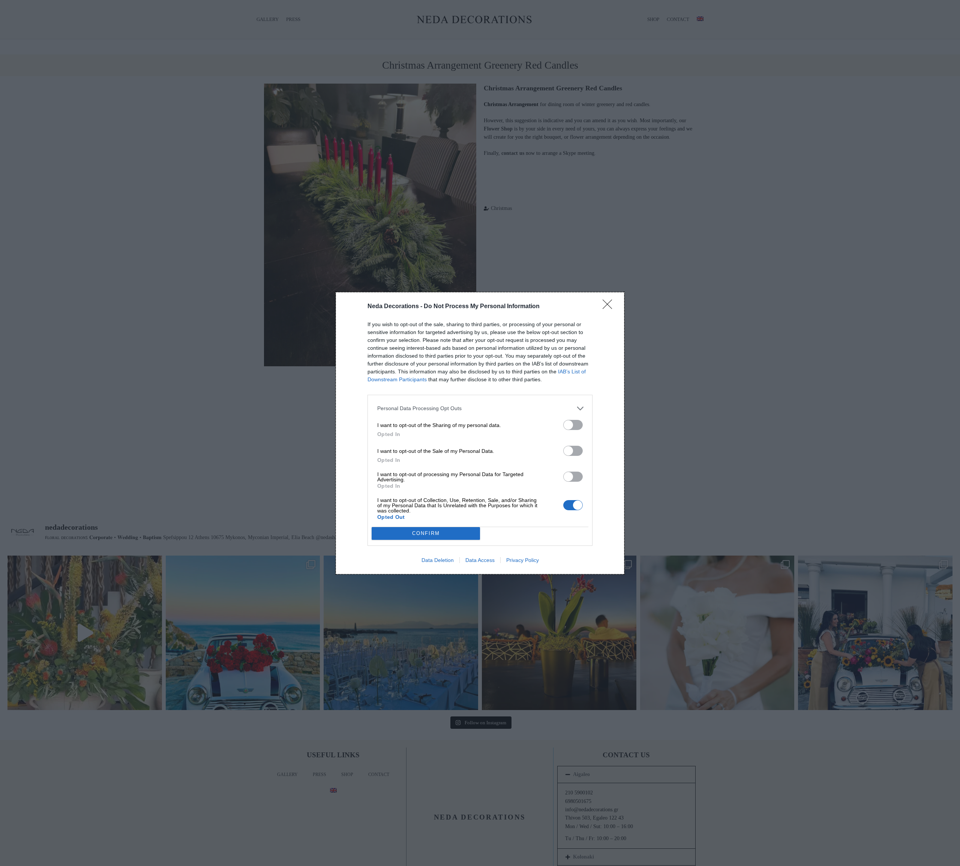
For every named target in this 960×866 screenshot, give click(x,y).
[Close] (610, 307)
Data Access (480, 560)
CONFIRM (426, 533)
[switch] (573, 425)
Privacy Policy (522, 560)
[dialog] (480, 433)
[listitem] (480, 408)
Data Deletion (438, 560)
